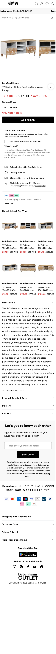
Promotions (6, 18)
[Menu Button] (3, 3)
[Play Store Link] (28, 554)
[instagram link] (14, 566)
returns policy (40, 186)
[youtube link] (34, 566)
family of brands (25, 468)
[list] (28, 50)
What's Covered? (11, 146)
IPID (39, 152)
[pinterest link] (21, 566)
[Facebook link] (28, 566)
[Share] (52, 17)
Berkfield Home (10, 83)
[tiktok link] (41, 566)
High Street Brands (21, 18)
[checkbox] (28, 141)
